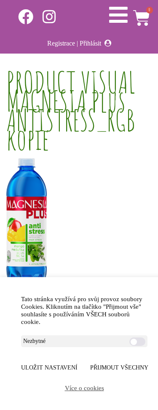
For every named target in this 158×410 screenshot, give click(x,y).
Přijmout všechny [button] (119, 367)
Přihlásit (90, 43)
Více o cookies (84, 388)
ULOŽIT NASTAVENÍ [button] (49, 367)
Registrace (61, 43)
